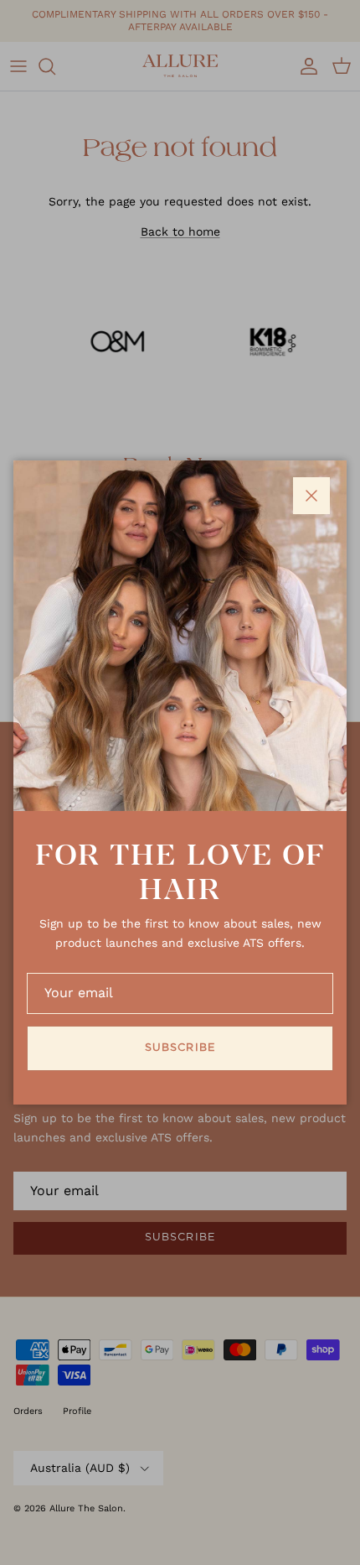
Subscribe (179, 1047)
